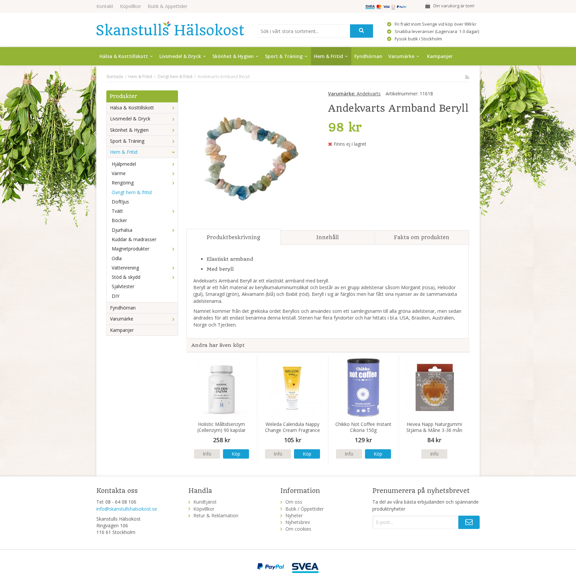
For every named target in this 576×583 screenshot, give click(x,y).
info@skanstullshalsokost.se (126, 509)
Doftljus (120, 201)
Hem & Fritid (328, 56)
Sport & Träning (284, 56)
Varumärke (401, 56)
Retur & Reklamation (215, 515)
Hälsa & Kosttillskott (123, 56)
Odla (117, 258)
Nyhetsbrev (297, 522)
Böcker (119, 220)
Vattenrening (125, 267)
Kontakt (104, 6)
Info (207, 454)
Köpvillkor (130, 6)
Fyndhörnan (368, 56)
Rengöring (123, 182)
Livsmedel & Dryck (180, 56)
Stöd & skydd (126, 277)
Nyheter (294, 515)
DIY (115, 296)
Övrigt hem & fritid (132, 192)
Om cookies (298, 529)
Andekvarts (354, 93)
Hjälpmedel (124, 164)
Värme (119, 173)
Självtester (123, 286)
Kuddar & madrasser (134, 239)
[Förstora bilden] (250, 157)
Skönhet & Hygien (233, 56)
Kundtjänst (205, 502)
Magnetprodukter (130, 248)
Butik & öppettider (167, 6)
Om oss (293, 502)
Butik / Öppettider (304, 509)
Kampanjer (440, 56)
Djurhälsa (122, 230)
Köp (236, 454)
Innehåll (327, 237)
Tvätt (117, 211)
